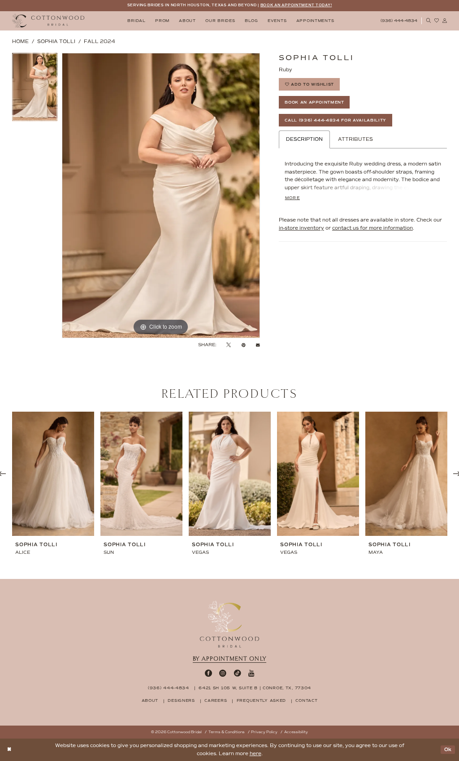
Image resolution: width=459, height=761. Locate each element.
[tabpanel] (34, 89)
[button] (445, 20)
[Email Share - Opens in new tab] (257, 345)
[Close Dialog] (9, 750)
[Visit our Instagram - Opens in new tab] (223, 673)
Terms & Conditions (226, 732)
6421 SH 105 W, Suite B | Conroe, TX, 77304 (255, 688)
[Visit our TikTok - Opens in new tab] (238, 673)
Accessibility (296, 732)
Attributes (355, 139)
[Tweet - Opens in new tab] (228, 345)
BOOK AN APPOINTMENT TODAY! (296, 5)
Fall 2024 (99, 41)
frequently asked (261, 700)
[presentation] (53, 474)
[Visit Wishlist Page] (437, 20)
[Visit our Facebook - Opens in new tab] (208, 673)
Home (20, 41)
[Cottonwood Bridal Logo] (48, 20)
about (150, 700)
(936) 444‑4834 (168, 688)
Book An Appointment (314, 102)
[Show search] (428, 20)
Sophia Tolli (56, 41)
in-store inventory (301, 228)
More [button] (292, 198)
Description (304, 139)
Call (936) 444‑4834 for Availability (335, 120)
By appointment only (229, 658)
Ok (448, 749)
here (255, 754)
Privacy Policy (264, 732)
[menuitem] (137, 20)
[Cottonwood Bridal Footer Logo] (229, 624)
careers (215, 700)
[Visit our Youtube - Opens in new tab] (251, 673)
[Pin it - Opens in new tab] (243, 345)
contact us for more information (372, 228)
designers (181, 700)
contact (306, 700)
